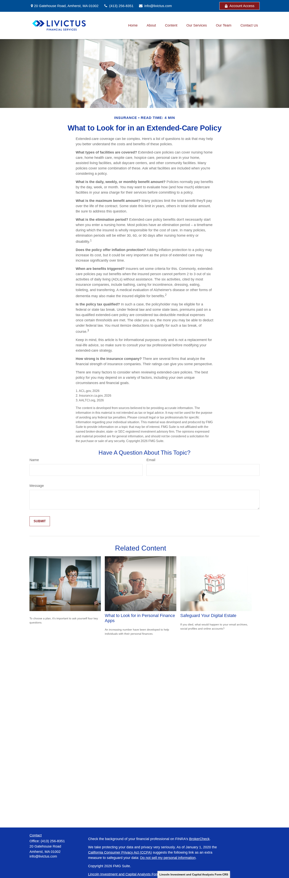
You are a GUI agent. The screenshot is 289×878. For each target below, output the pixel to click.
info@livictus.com (158, 6)
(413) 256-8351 (121, 6)
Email (150, 460)
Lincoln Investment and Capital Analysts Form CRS (193, 874)
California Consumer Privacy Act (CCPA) (120, 852)
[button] (133, 25)
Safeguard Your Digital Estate (208, 615)
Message (36, 486)
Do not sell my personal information (168, 858)
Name (34, 460)
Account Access (241, 6)
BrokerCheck (199, 839)
